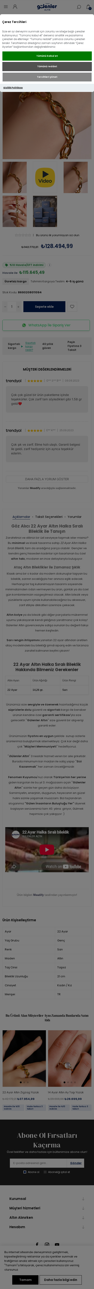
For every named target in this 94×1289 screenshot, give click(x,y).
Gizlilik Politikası (13, 87)
